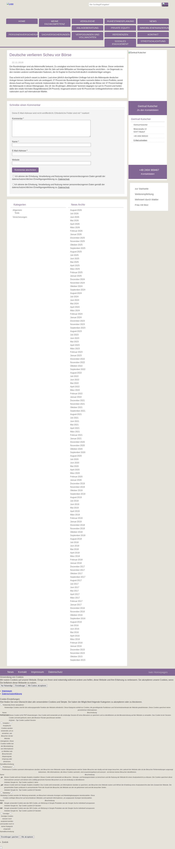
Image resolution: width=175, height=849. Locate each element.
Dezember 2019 (77, 483)
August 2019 (76, 497)
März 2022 (75, 390)
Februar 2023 (76, 352)
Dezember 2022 (77, 359)
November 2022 (77, 362)
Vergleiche (87, 21)
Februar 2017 (76, 601)
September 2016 (77, 618)
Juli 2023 (74, 335)
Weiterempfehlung (144, 194)
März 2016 (75, 639)
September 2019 (77, 494)
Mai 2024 (74, 303)
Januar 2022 (76, 397)
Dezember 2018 (77, 525)
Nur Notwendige (7, 686)
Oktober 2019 (76, 490)
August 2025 (76, 252)
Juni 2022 (74, 380)
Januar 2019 (76, 521)
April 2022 (75, 387)
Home (21, 21)
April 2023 (75, 345)
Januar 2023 (76, 355)
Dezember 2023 (77, 321)
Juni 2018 (74, 546)
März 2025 (75, 269)
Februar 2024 (76, 314)
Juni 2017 (74, 587)
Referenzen (120, 34)
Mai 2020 (74, 466)
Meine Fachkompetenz (54, 22)
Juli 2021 (74, 418)
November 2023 (77, 324)
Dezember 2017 (77, 566)
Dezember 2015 (77, 650)
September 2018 (77, 535)
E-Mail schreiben (140, 140)
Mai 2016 (74, 632)
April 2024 (75, 307)
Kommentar (18, 118)
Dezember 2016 (77, 608)
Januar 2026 (76, 234)
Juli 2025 (74, 255)
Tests (17, 213)
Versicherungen (20, 217)
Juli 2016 (74, 625)
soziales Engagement (120, 42)
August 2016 (76, 622)
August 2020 (76, 456)
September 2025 (77, 248)
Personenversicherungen (23, 34)
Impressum (37, 672)
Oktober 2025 (76, 245)
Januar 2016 (76, 646)
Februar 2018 (76, 560)
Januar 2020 (76, 480)
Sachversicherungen (56, 34)
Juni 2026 (74, 217)
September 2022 (77, 369)
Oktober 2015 (76, 656)
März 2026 (75, 227)
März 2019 (75, 515)
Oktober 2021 (76, 407)
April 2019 (75, 511)
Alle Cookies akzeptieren (37, 686)
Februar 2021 (76, 435)
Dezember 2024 (77, 279)
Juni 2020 (74, 463)
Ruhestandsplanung (120, 21)
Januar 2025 (76, 276)
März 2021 (75, 432)
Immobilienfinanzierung (154, 28)
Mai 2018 (74, 549)
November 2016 (77, 611)
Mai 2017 (74, 591)
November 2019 (77, 487)
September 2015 (77, 660)
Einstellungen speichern (10, 837)
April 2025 (75, 265)
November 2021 (77, 404)
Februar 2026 (76, 231)
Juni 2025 (74, 258)
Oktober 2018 (76, 532)
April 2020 (75, 470)
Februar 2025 (76, 272)
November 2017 (77, 570)
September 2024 (77, 290)
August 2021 (76, 414)
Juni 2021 (74, 421)
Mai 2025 (74, 262)
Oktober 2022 (76, 366)
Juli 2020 (74, 459)
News (153, 21)
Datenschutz (64, 179)
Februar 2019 (76, 518)
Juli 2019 (74, 501)
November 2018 (77, 528)
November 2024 (77, 283)
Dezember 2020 (77, 442)
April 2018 (75, 553)
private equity (120, 28)
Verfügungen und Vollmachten (87, 36)
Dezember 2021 (77, 400)
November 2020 (77, 445)
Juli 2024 (74, 297)
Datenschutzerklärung (12, 694)
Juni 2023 (74, 338)
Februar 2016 (76, 643)
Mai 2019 (74, 508)
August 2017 (76, 580)
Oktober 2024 (76, 286)
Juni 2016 (74, 629)
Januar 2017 (76, 605)
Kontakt (153, 34)
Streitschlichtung (153, 41)
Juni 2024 (74, 300)
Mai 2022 (74, 383)
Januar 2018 (76, 563)
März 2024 (75, 310)
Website (15, 160)
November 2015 (77, 653)
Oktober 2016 (76, 615)
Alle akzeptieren (27, 837)
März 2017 (75, 598)
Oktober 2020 (76, 449)
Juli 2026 (74, 214)
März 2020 (75, 473)
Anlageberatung (87, 28)
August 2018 (76, 539)
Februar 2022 (76, 393)
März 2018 (75, 556)
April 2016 (75, 636)
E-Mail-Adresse (19, 151)
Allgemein (17, 210)
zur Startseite (141, 189)
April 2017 (75, 594)
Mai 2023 (74, 342)
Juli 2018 (74, 542)
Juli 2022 (74, 376)
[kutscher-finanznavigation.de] (10, 4)
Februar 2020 (76, 477)
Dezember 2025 (77, 238)
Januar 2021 (76, 438)
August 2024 (76, 293)
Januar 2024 (76, 317)
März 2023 (75, 348)
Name (15, 141)
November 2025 (77, 241)
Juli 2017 (74, 584)
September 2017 (77, 577)
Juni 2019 (74, 504)
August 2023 (76, 331)
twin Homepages (158, 672)
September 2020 (77, 452)
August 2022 (76, 373)
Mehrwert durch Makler (146, 199)
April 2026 (75, 224)
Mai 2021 (74, 425)
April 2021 (75, 428)
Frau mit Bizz (141, 205)
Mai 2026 (74, 220)
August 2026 (76, 210)
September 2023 (77, 328)
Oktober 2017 (76, 573)
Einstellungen (20, 686)
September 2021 (77, 411)
